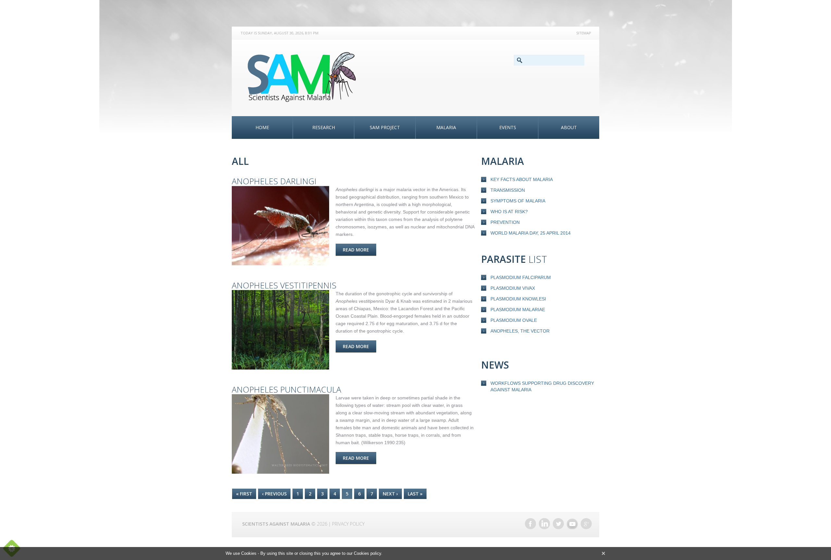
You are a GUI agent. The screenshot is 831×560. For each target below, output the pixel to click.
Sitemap (583, 32)
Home (262, 127)
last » (415, 494)
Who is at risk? (509, 211)
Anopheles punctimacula (286, 389)
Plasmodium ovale (513, 320)
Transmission (507, 190)
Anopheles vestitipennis (284, 285)
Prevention (505, 222)
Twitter (558, 523)
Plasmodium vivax (512, 288)
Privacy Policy (348, 524)
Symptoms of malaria (517, 200)
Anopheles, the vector (520, 331)
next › (390, 494)
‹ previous (274, 494)
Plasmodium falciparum (520, 277)
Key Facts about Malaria (521, 179)
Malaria (446, 127)
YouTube (572, 523)
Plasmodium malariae (517, 309)
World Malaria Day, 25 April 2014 (530, 233)
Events (507, 127)
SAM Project (385, 127)
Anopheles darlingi (274, 181)
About (569, 127)
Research (323, 127)
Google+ (586, 523)
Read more (359, 250)
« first (244, 494)
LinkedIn (544, 523)
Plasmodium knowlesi (518, 298)
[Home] (305, 77)
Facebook (530, 523)
